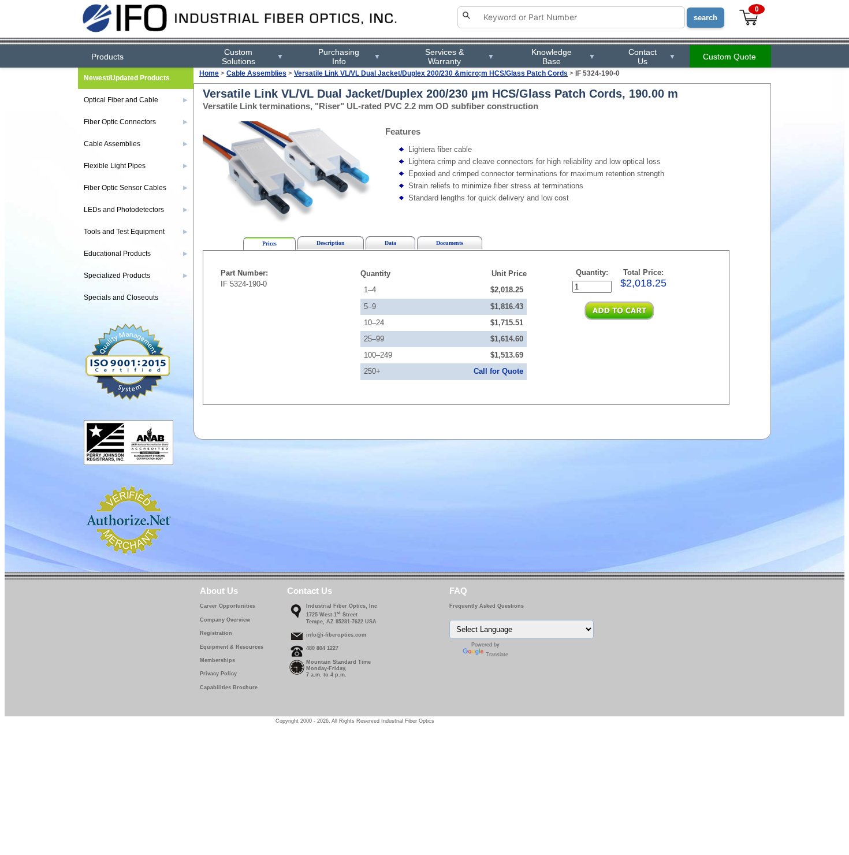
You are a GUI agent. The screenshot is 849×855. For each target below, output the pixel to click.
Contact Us (652, 56)
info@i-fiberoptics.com (336, 635)
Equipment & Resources (231, 647)
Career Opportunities (227, 606)
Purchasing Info (349, 56)
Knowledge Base (563, 56)
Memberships (217, 660)
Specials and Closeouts (121, 297)
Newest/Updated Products (127, 78)
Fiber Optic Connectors (136, 122)
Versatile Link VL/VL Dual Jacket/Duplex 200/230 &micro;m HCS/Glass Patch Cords (431, 73)
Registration (216, 633)
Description (330, 243)
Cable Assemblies (256, 73)
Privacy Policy (218, 673)
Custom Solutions (253, 56)
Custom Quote (729, 56)
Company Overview (225, 620)
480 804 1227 (322, 648)
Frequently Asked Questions (486, 606)
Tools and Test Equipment (136, 232)
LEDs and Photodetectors (136, 210)
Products (107, 56)
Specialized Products (136, 276)
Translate (497, 654)
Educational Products (136, 254)
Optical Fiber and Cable (136, 100)
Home (209, 73)
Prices (269, 243)
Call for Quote (498, 371)
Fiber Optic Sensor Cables (136, 188)
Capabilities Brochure (229, 687)
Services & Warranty (459, 56)
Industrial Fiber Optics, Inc (341, 606)
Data (390, 243)
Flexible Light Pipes (136, 166)
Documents (449, 243)
